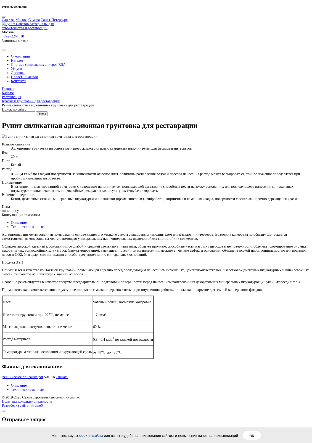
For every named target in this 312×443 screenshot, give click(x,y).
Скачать (62, 377)
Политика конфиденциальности (27, 401)
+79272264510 (13, 36)
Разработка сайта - (23, 405)
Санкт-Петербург (54, 20)
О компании (20, 56)
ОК (251, 435)
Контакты (18, 81)
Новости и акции (24, 77)
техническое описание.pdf (23, 377)
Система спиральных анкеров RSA (38, 64)
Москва (21, 20)
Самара (34, 20)
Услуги (16, 69)
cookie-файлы (91, 435)
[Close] (3, 17)
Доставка (18, 73)
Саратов (8, 20)
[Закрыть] (3, 410)
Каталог (17, 60)
